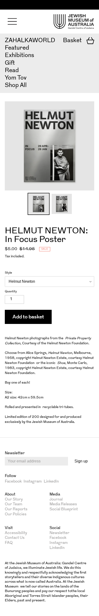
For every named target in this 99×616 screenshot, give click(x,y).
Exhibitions (19, 55)
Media (55, 494)
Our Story (14, 499)
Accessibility (16, 533)
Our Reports (16, 509)
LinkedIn (51, 482)
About (10, 494)
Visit (9, 528)
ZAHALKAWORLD (30, 41)
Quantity (11, 291)
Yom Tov (15, 78)
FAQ (9, 543)
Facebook (13, 482)
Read (12, 71)
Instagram (33, 482)
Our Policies (15, 514)
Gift (10, 63)
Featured (17, 48)
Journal (56, 499)
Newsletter (59, 533)
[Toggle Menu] (12, 21)
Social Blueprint (64, 509)
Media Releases (63, 504)
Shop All (16, 85)
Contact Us (15, 538)
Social (55, 528)
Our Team (13, 504)
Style (8, 272)
